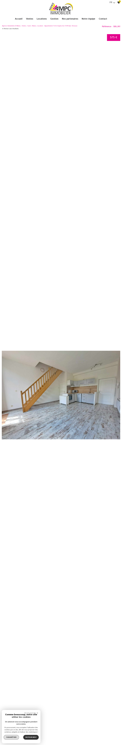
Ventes (29, 18)
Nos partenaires (70, 18)
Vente (24, 26)
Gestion (54, 18)
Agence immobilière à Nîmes (11, 26)
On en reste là (30, 713)
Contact (103, 18)
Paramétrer (11, 737)
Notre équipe (88, 18)
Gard (29, 26)
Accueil (18, 18)
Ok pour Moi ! (31, 737)
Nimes (34, 26)
